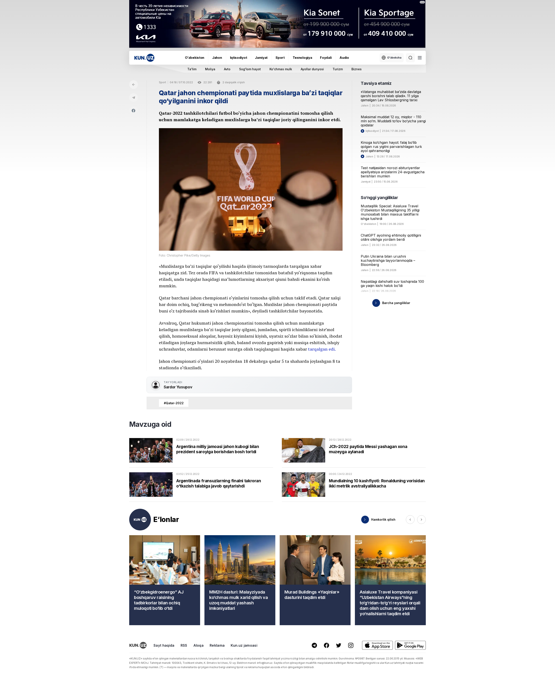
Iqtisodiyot (238, 58)
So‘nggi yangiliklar (379, 197)
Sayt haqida (164, 645)
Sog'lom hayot (250, 69)
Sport (280, 58)
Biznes (356, 69)
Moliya (210, 69)
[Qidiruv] (410, 57)
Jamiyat (261, 58)
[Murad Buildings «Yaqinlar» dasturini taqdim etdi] (315, 580)
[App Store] (377, 645)
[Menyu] (419, 57)
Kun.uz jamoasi (244, 645)
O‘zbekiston (194, 58)
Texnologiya (302, 58)
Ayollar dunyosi (312, 69)
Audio (344, 58)
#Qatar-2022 (173, 403)
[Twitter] (338, 645)
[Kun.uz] (144, 58)
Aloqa (198, 645)
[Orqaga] (133, 84)
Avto (227, 69)
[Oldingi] (410, 519)
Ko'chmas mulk (280, 69)
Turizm (338, 69)
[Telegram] (133, 97)
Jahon (217, 58)
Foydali (325, 58)
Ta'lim (191, 69)
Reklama (217, 645)
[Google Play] (410, 645)
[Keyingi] (421, 519)
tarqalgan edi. (322, 349)
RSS (184, 645)
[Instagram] (350, 645)
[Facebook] (133, 110)
